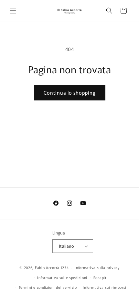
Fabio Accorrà (47, 267)
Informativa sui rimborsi (104, 287)
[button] (13, 11)
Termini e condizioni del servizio (48, 287)
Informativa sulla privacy (97, 267)
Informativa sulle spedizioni (62, 277)
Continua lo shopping (70, 92)
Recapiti (100, 277)
